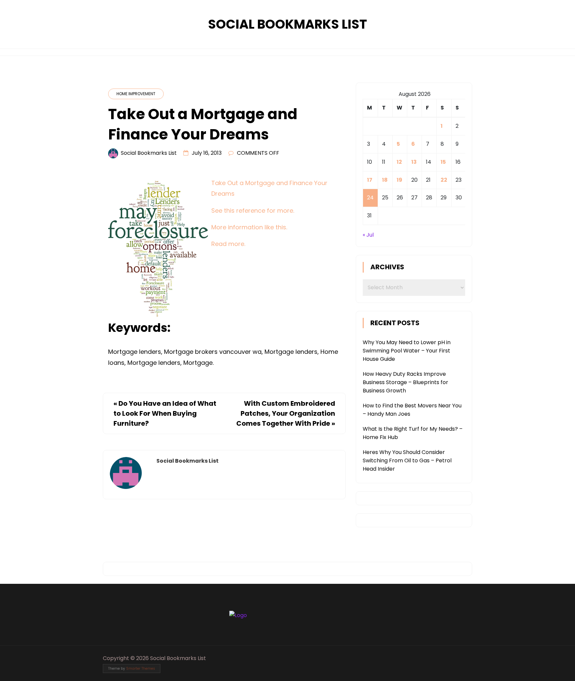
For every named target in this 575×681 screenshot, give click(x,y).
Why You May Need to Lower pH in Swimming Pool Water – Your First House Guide (407, 351)
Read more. (228, 244)
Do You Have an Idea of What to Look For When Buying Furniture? (164, 413)
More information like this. (249, 227)
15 (443, 162)
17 (369, 180)
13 (414, 162)
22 (444, 180)
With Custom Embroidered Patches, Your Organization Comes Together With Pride (285, 413)
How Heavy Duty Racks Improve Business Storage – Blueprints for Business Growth (405, 382)
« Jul (368, 235)
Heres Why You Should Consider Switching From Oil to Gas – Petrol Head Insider (407, 460)
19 (399, 180)
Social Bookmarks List (287, 24)
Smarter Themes (140, 668)
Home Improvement (135, 94)
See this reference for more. (252, 210)
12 (399, 162)
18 (385, 180)
